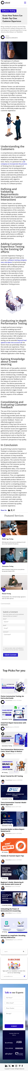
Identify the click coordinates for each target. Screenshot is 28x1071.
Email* (4, 625)
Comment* (5, 632)
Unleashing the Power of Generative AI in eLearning (10, 910)
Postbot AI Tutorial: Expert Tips (12, 856)
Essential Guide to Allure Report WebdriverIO (12, 830)
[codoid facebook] (22, 1066)
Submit (14, 1026)
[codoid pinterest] (19, 1066)
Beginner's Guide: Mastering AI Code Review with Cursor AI (12, 883)
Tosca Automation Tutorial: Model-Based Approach (13, 803)
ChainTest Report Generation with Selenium (13, 724)
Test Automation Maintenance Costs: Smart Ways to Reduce (12, 750)
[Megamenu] (25, 2)
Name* (5, 619)
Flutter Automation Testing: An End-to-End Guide (12, 697)
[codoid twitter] (9, 510)
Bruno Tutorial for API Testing (12, 776)
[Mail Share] (24, 976)
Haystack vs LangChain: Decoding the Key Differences (13, 936)
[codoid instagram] (16, 1066)
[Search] (24, 951)
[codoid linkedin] (6, 1066)
